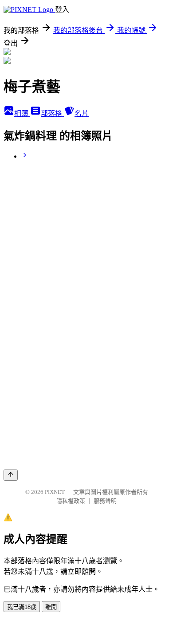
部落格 (52, 113)
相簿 (22, 113)
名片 (82, 113)
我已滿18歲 (21, 607)
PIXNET (55, 492)
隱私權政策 (70, 501)
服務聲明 (105, 501)
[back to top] (11, 475)
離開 (51, 607)
